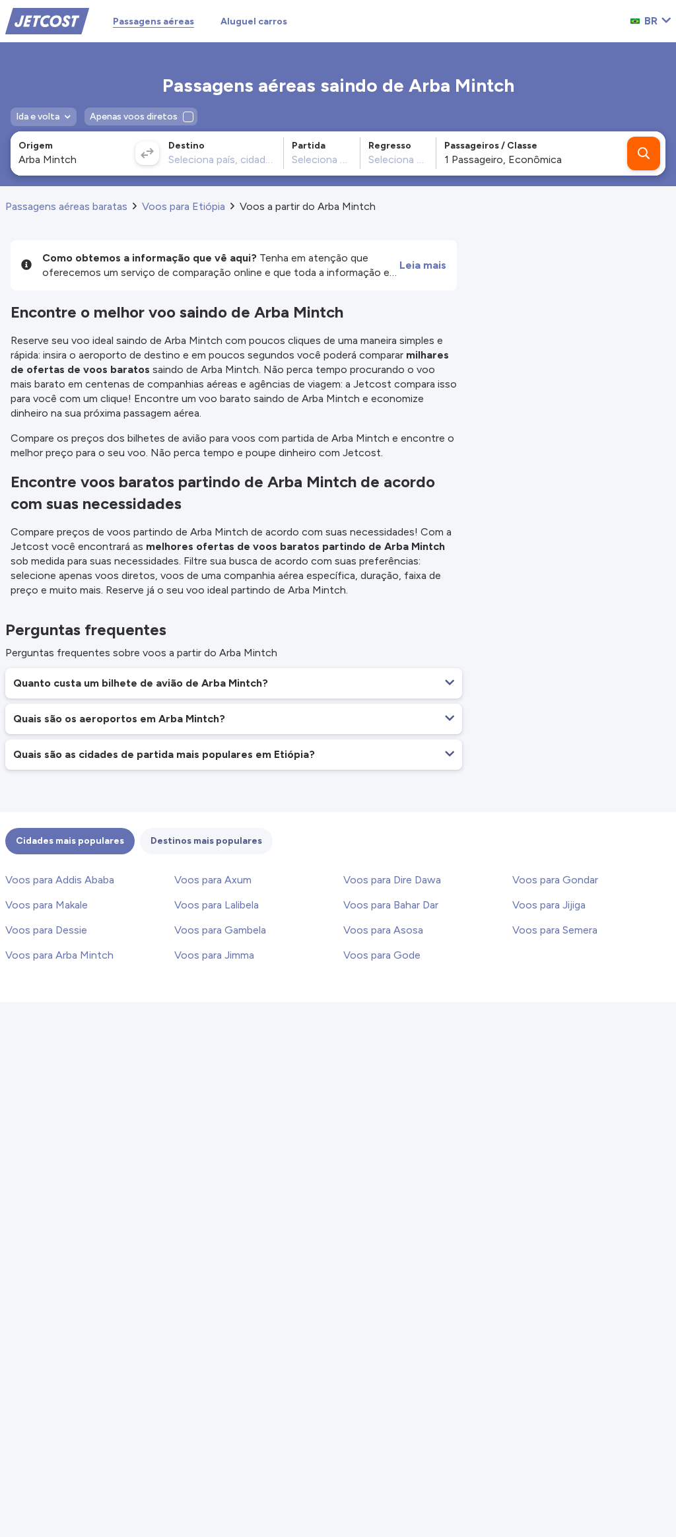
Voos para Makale (46, 905)
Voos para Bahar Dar (390, 905)
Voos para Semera (554, 930)
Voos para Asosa (383, 930)
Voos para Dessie (46, 930)
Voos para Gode (382, 955)
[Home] (47, 20)
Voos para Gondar (555, 879)
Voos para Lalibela (216, 905)
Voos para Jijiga (549, 905)
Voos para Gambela (220, 930)
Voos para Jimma (214, 955)
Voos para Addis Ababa (59, 879)
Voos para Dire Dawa (392, 879)
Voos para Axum (213, 879)
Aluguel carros (253, 21)
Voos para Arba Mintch (59, 955)
